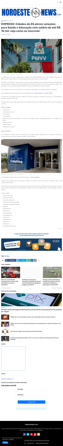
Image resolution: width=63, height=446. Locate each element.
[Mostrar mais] (38, 260)
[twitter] (28, 434)
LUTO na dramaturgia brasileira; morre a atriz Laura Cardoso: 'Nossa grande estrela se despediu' (34, 338)
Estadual (10, 20)
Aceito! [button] (5, 442)
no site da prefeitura (34, 177)
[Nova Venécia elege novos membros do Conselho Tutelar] (5, 331)
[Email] (35, 260)
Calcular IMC (31, 402)
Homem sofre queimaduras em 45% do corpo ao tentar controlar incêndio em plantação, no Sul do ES (51, 282)
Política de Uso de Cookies (42, 443)
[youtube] (31, 434)
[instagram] (35, 434)
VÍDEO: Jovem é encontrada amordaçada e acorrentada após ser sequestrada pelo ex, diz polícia (35, 324)
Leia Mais (11, 439)
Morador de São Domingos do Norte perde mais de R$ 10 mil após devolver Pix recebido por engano (31, 310)
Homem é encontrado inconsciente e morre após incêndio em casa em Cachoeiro (9, 282)
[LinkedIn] (31, 260)
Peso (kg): (20, 389)
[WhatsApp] (28, 260)
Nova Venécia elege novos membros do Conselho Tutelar (26, 331)
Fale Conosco (30, 443)
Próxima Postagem (56, 288)
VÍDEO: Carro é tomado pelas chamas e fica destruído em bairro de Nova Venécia (32, 317)
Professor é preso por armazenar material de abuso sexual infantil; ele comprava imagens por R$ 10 (31, 282)
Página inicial (4, 20)
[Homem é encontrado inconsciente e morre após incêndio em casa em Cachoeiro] (10, 272)
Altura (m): (20, 394)
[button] (57, 2)
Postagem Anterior (6, 288)
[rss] (38, 434)
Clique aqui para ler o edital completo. (43, 93)
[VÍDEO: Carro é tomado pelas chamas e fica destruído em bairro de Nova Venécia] (5, 317)
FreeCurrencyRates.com (7, 379)
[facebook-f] (24, 434)
